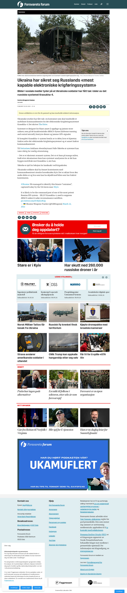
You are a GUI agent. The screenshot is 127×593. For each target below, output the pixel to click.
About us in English (87, 570)
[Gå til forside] (33, 4)
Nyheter (76, 4)
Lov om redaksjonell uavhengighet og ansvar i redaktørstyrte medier (94, 506)
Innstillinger (119, 591)
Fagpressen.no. (9, 580)
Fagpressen (84, 558)
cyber (29, 213)
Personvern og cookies (57, 522)
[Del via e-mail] (101, 106)
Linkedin (52, 536)
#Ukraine (25, 184)
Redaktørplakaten (87, 512)
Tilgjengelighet (54, 518)
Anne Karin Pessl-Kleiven (26, 517)
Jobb (96, 4)
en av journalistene (87, 139)
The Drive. (43, 124)
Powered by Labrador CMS (63, 590)
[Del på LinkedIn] (97, 106)
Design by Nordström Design (91, 574)
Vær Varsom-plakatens (90, 519)
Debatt (83, 4)
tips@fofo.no (85, 137)
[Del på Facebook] (90, 106)
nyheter (36, 213)
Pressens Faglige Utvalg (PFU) (93, 534)
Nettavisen (25, 148)
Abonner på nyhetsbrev (57, 545)
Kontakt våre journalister (26, 510)
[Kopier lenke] (104, 106)
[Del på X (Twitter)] (94, 106)
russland (44, 213)
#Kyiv (55, 187)
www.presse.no (86, 551)
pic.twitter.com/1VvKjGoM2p (33, 201)
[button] (103, 277)
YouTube (52, 540)
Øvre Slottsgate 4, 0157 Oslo (27, 525)
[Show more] (107, 131)
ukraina (21, 213)
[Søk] (101, 4)
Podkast (90, 4)
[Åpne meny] (107, 4)
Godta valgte (26, 587)
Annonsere (53, 510)
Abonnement (54, 514)
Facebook (52, 527)
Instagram (53, 531)
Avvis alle (37, 587)
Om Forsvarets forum (57, 505)
